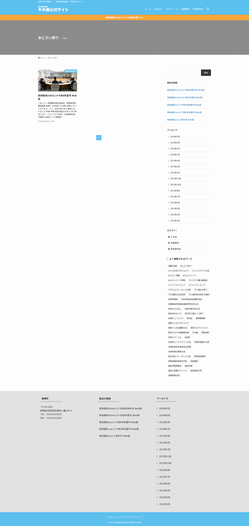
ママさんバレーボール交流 (179, 289)
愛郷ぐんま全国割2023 (177, 327)
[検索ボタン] (208, 9)
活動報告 (175, 242)
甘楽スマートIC (174, 337)
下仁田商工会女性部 (176, 294)
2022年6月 (175, 202)
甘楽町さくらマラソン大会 (179, 342)
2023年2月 (175, 166)
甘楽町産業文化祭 (201, 342)
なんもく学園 (174, 275)
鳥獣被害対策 (174, 375)
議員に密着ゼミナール (177, 370)
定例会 (189, 318)
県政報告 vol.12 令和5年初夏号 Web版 (184, 112)
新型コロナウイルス (199, 327)
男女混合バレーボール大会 (179, 356)
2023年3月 (175, 160)
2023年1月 (175, 172)
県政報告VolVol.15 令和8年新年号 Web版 (185, 90)
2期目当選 (172, 266)
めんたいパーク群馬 (176, 280)
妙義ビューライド (175, 318)
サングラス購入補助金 (198, 280)
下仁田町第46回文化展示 (199, 294)
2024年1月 (175, 154)
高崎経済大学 (196, 370)
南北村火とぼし (174, 308)
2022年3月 (175, 220)
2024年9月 (175, 142)
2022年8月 (175, 190)
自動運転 (194, 361)
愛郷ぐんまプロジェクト (178, 323)
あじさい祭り (186, 266)
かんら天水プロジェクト (178, 270)
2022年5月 (175, 208)
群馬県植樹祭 (199, 356)
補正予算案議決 (174, 365)
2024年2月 (175, 148)
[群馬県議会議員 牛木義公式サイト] (53, 8)
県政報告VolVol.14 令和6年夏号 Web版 (184, 97)
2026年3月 (175, 136)
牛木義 (195, 332)
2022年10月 (175, 184)
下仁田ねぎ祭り (200, 289)
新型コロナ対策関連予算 (178, 332)
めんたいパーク (189, 275)
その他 (174, 236)
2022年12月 (175, 178)
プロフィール (113, 517)
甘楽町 (187, 337)
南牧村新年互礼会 (192, 308)
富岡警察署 (200, 318)
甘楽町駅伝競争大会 (176, 351)
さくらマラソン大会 (200, 270)
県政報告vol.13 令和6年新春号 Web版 (184, 104)
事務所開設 (173, 299)
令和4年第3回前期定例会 (191, 299)
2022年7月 (175, 196)
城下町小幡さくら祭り (194, 313)
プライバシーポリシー (131, 517)
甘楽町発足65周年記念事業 (179, 346)
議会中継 (188, 365)
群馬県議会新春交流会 (177, 361)
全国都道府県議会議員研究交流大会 (183, 304)
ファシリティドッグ (176, 285)
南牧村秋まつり (174, 313)
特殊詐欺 (205, 332)
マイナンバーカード (196, 285)
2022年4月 (175, 214)
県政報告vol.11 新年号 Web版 (180, 119)
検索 (206, 72)
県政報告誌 (176, 248)
